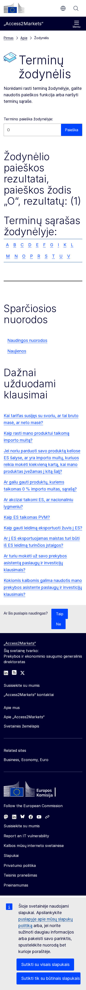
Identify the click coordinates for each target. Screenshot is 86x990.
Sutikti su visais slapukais (45, 964)
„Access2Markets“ (20, 643)
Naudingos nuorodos (27, 340)
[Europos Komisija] (14, 8)
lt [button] (63, 8)
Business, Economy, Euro (26, 759)
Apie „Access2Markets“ (24, 717)
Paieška (75, 8)
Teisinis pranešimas (20, 875)
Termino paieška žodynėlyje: (28, 119)
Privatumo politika (20, 865)
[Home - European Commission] (37, 790)
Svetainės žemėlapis (21, 726)
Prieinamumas (16, 885)
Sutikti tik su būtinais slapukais (50, 978)
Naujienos (16, 351)
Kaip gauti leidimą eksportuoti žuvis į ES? (43, 527)
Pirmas (9, 38)
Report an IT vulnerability (26, 836)
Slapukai (11, 855)
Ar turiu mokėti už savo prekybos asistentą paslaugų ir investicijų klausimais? (35, 562)
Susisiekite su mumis (22, 826)
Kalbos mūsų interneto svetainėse (34, 845)
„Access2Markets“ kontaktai (29, 694)
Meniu (76, 26)
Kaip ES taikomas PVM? (27, 517)
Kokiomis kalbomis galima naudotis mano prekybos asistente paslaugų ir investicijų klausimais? (43, 587)
